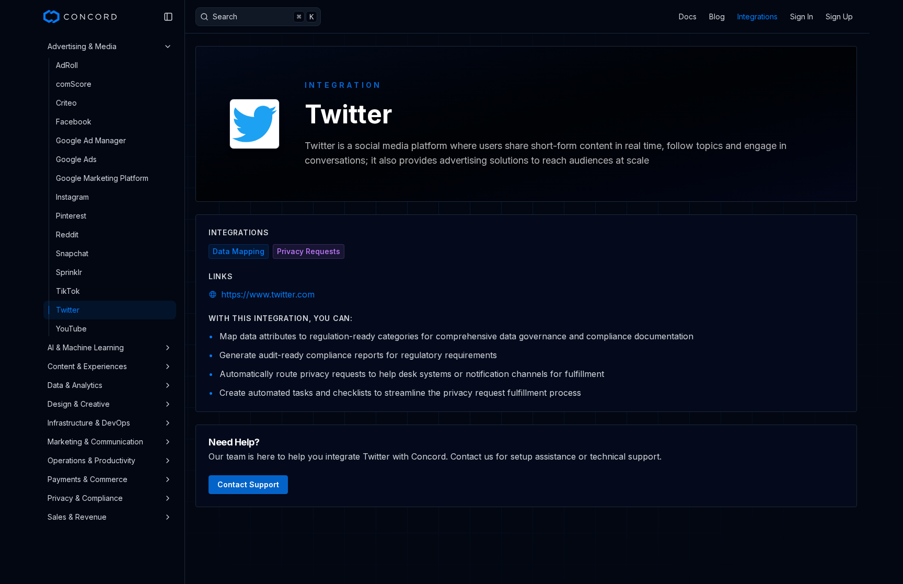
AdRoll (67, 65)
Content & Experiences (87, 366)
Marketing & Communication (95, 441)
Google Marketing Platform (102, 178)
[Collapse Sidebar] (168, 17)
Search (263, 16)
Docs (688, 16)
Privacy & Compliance (85, 498)
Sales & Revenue (77, 516)
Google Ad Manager (91, 140)
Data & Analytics (75, 385)
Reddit (67, 234)
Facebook (73, 121)
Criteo (66, 102)
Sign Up (839, 16)
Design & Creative (79, 403)
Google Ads (76, 159)
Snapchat (72, 253)
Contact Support (248, 484)
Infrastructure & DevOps (89, 422)
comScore (73, 83)
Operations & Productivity (91, 460)
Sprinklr (69, 272)
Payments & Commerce (88, 479)
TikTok (68, 291)
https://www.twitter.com (268, 294)
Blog (717, 16)
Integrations (757, 16)
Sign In (801, 16)
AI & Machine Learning (86, 347)
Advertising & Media (82, 46)
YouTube (71, 328)
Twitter (67, 309)
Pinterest (71, 215)
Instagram (72, 196)
